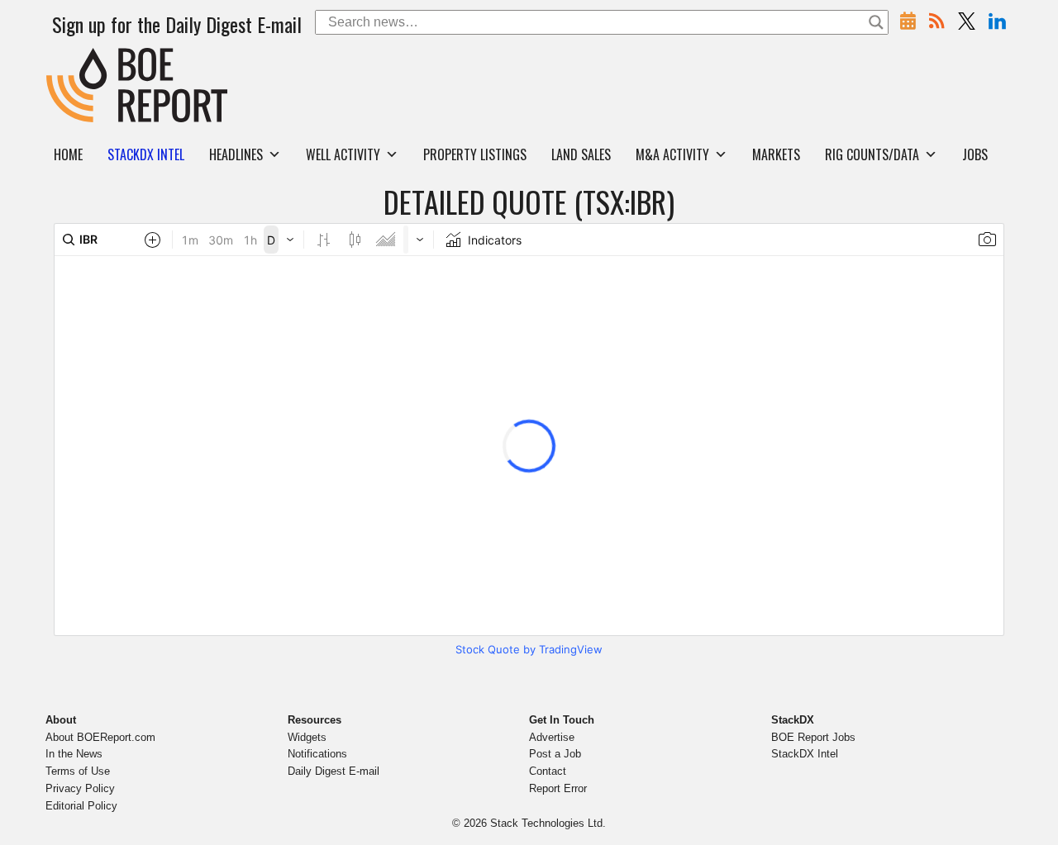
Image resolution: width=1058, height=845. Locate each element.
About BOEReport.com (100, 737)
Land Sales (581, 154)
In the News (73, 754)
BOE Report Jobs (813, 737)
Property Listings (475, 154)
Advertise (551, 737)
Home (68, 154)
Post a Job (555, 754)
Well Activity (343, 154)
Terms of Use (77, 771)
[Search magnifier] (876, 22)
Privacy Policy (80, 788)
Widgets (307, 737)
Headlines (236, 154)
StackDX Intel (804, 754)
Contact (547, 771)
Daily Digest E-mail (333, 771)
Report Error (558, 788)
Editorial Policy (81, 806)
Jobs (975, 154)
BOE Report (81, 58)
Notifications (317, 754)
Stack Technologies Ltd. (548, 823)
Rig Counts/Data (872, 154)
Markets (776, 154)
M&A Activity (672, 154)
